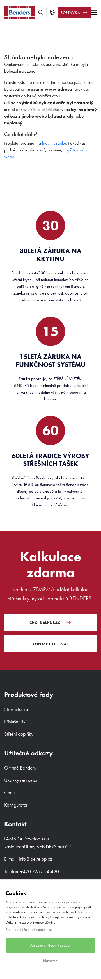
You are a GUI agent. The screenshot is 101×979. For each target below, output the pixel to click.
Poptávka (70, 12)
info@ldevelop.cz (35, 859)
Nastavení (50, 960)
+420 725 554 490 (39, 871)
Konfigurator (15, 805)
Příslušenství (15, 721)
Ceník (10, 792)
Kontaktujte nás (50, 643)
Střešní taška (16, 709)
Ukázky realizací (20, 780)
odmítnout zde (41, 929)
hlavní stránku (54, 143)
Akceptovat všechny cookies (50, 945)
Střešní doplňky (18, 734)
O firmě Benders (20, 767)
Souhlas (84, 912)
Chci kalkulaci (45, 622)
